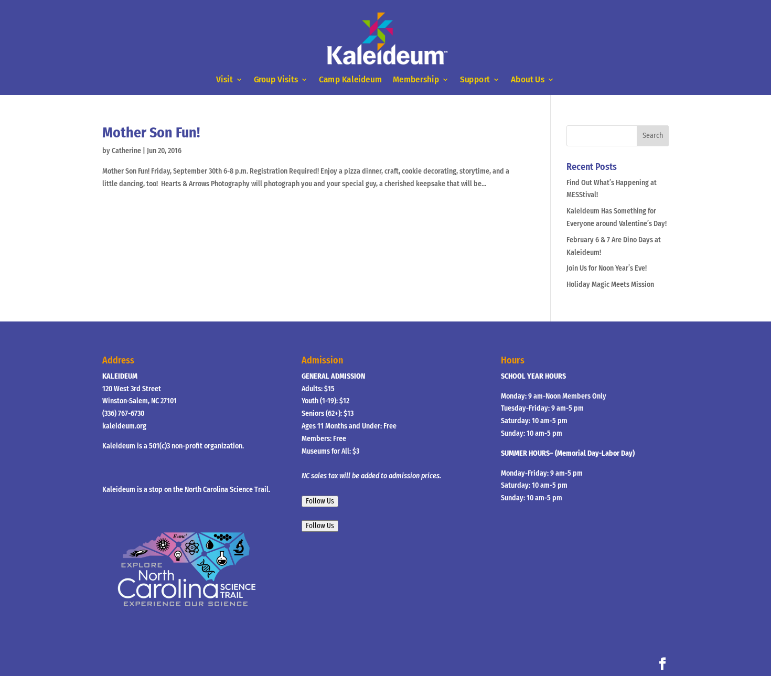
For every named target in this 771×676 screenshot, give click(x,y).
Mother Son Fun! (151, 132)
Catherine (126, 150)
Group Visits (276, 80)
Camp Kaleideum (350, 80)
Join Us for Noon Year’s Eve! (606, 268)
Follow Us (320, 501)
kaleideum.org (124, 426)
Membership (416, 80)
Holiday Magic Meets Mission (610, 284)
